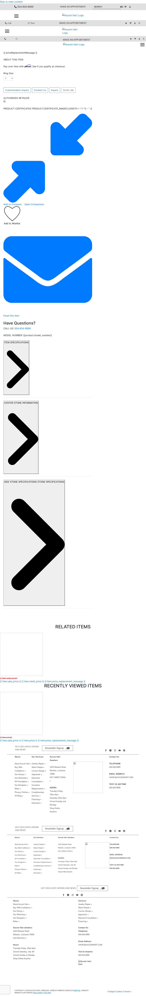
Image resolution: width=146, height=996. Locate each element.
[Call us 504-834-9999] (5, 39)
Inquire (54, 90)
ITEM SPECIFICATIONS (16, 342)
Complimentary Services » (43, 866)
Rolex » (18, 789)
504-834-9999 (22, 328)
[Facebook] (106, 750)
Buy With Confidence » (22, 848)
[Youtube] (119, 750)
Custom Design (38, 771)
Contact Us (40, 90)
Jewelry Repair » (38, 764)
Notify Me (68, 90)
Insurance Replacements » (43, 862)
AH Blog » (19, 796)
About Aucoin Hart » (23, 764)
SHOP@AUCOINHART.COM (121, 777)
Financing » (36, 799)
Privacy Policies (22, 792)
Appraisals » (37, 774)
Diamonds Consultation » (42, 858)
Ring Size (8, 73)
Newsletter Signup (54, 748)
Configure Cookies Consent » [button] (119, 991)
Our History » (20, 774)
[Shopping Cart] (125, 7)
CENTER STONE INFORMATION (21, 402)
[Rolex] (121, 15)
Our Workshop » (21, 778)
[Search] (139, 23)
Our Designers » (20, 918)
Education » (36, 803)
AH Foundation (22, 781)
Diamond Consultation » (88, 918)
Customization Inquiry (17, 90)
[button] (16, 16)
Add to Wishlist (12, 223)
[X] (110, 750)
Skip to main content (11, 1)
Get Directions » (20, 938)
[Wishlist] (121, 7)
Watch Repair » (38, 767)
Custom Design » (85, 911)
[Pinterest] (124, 750)
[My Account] (130, 7)
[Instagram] (115, 750)
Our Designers (21, 785)
